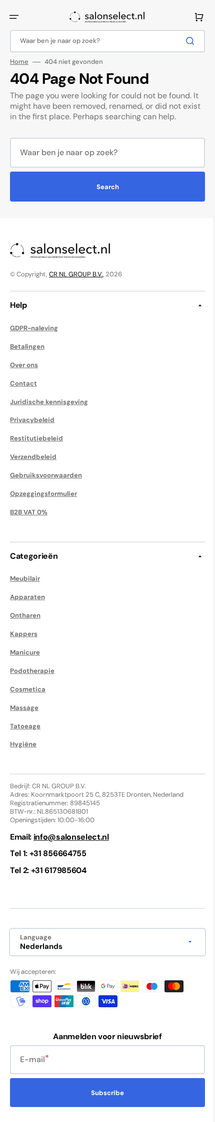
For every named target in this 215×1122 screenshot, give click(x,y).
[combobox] (104, 41)
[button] (14, 17)
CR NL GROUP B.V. (76, 274)
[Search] (185, 41)
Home (19, 62)
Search (103, 187)
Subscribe (104, 1093)
